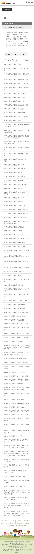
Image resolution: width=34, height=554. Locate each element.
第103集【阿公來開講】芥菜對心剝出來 (15, 304)
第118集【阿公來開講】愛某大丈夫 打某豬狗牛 (16, 257)
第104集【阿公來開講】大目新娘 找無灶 (16, 300)
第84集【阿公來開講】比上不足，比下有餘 (16, 324)
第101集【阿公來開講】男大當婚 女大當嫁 (16, 312)
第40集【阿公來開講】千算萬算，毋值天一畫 (16, 403)
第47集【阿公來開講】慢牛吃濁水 (13, 384)
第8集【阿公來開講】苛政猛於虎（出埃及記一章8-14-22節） (16, 471)
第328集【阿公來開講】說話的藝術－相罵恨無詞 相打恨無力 (16, 142)
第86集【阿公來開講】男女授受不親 (14, 320)
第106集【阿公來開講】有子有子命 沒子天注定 (16, 290)
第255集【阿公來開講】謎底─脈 (13, 172)
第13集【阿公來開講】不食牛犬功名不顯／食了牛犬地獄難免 (16, 460)
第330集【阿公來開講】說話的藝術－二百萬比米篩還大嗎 (16, 131)
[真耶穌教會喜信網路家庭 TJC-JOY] (8, 2)
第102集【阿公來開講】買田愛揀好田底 (15, 308)
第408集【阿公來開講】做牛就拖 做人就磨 (16, 79)
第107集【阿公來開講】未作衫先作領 (14, 285)
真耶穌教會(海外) (22, 525)
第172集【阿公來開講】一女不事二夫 (14, 205)
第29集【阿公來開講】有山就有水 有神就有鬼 (16, 425)
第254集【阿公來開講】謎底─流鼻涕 (14, 176)
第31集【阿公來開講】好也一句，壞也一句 (16, 415)
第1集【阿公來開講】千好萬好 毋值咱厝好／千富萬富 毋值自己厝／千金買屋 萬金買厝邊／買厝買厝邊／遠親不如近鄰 (16, 513)
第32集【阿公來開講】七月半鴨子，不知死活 (16, 411)
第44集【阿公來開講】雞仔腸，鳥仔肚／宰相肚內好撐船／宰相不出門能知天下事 (16, 388)
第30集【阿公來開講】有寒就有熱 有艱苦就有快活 (16, 419)
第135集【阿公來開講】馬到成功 (13, 234)
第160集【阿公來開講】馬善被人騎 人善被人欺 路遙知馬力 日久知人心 (16, 222)
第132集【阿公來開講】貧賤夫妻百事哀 (15, 246)
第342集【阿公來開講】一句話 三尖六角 (16, 116)
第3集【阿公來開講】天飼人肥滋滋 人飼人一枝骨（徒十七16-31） (16, 498)
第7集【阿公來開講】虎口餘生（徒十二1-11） (17, 476)
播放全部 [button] (27, 60)
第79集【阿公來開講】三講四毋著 (13, 341)
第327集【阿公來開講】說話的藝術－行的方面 (16, 148)
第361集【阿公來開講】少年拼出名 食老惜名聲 (16, 88)
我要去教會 (28, 523)
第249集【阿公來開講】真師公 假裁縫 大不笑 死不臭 (17, 193)
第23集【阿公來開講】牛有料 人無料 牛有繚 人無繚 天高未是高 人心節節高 (16, 446)
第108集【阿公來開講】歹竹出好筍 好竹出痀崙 (16, 280)
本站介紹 (11, 521)
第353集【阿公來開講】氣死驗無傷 (14, 109)
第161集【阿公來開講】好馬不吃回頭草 (15, 217)
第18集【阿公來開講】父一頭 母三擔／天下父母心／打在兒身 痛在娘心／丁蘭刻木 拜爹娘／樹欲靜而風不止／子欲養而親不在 (17, 453)
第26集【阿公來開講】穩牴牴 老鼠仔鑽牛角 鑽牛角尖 (17, 441)
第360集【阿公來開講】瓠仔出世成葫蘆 (15, 93)
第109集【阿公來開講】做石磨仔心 (14, 275)
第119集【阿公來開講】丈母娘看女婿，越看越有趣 (16, 251)
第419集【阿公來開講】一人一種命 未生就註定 (16, 69)
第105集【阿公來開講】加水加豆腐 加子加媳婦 (16, 295)
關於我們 (4, 521)
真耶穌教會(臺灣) (10, 525)
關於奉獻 (11, 523)
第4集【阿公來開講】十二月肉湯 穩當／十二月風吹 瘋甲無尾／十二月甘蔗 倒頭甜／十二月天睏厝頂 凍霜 (17, 492)
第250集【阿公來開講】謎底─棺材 (13, 188)
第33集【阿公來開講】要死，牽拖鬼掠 (15, 407)
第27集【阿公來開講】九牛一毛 (13, 436)
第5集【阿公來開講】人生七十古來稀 (14, 486)
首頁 (27, 2)
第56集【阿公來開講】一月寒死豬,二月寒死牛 (17, 380)
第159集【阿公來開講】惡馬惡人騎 (14, 227)
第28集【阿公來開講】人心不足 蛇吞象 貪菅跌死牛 (16, 431)
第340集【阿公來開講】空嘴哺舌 (13, 120)
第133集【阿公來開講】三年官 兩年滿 (14, 242)
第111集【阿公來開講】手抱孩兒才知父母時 (16, 267)
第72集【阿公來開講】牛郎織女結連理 (15, 358)
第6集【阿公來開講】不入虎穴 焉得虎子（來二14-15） (16, 481)
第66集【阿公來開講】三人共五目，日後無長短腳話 (16, 367)
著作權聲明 (26, 521)
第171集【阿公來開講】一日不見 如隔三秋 (16, 209)
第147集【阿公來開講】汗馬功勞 (13, 231)
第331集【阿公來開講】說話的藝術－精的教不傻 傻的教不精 (16, 125)
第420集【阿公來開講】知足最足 (13, 64)
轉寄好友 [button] (8, 60)
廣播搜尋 (7, 9)
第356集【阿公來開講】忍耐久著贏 (14, 101)
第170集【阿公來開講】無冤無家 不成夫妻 (16, 213)
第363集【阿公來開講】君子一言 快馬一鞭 (16, 83)
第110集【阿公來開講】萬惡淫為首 (14, 271)
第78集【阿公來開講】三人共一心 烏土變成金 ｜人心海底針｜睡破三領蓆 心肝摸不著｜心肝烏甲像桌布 (17, 347)
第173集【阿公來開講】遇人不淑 (13, 201)
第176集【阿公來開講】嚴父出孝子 (14, 198)
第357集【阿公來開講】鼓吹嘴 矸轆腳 (14, 97)
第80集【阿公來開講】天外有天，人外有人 (16, 337)
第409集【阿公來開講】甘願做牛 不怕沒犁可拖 (16, 75)
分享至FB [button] (15, 60)
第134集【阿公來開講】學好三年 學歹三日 (16, 238)
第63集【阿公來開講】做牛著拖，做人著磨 (16, 376)
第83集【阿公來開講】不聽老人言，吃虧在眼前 (16, 328)
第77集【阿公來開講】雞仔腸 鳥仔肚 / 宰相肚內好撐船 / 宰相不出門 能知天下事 (16, 353)
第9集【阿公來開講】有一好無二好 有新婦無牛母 (16, 466)
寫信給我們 (19, 523)
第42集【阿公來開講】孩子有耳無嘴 (14, 399)
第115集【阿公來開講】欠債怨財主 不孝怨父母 (16, 262)
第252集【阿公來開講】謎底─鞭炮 (13, 180)
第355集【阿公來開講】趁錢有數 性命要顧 (16, 105)
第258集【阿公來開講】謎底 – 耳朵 (14, 165)
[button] (29, 2)
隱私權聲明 (4, 523)
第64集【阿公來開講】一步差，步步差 (15, 372)
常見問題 (19, 521)
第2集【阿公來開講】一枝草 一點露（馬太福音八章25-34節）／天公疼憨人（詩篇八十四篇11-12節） (16, 505)
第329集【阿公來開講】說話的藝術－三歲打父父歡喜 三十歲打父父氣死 (16, 137)
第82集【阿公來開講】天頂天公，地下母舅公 (16, 333)
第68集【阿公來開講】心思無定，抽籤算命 (16, 362)
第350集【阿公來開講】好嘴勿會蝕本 (14, 112)
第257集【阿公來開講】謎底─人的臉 (14, 168)
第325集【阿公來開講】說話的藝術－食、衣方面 (16, 160)
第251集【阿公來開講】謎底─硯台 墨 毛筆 (16, 184)
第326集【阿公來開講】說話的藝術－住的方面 (16, 154)
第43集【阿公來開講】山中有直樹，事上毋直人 (16, 394)
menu (32, 2)
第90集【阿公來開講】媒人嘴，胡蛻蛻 (15, 316)
